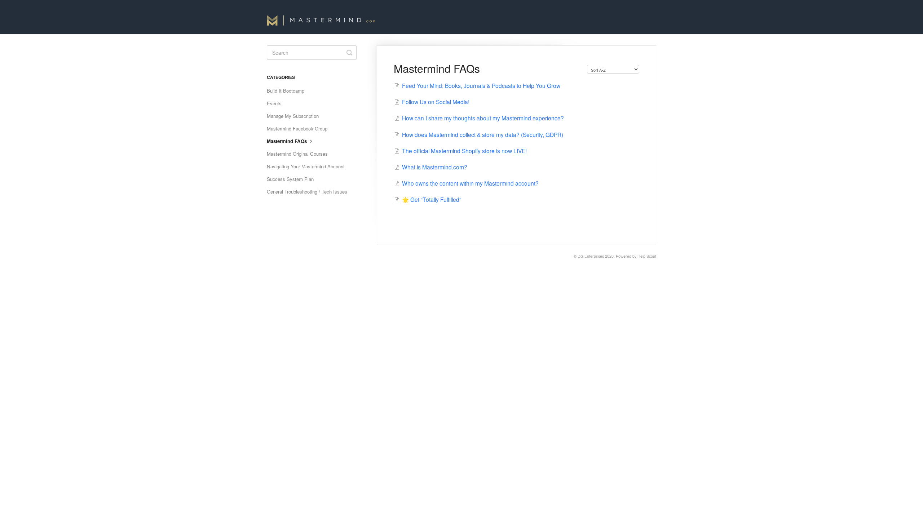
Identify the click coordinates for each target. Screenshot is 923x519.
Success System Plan (290, 179)
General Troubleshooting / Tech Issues (307, 191)
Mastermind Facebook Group (297, 128)
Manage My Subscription (293, 115)
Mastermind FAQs (287, 141)
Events (274, 103)
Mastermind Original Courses (297, 153)
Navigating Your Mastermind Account (306, 166)
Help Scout (646, 256)
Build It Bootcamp (285, 90)
